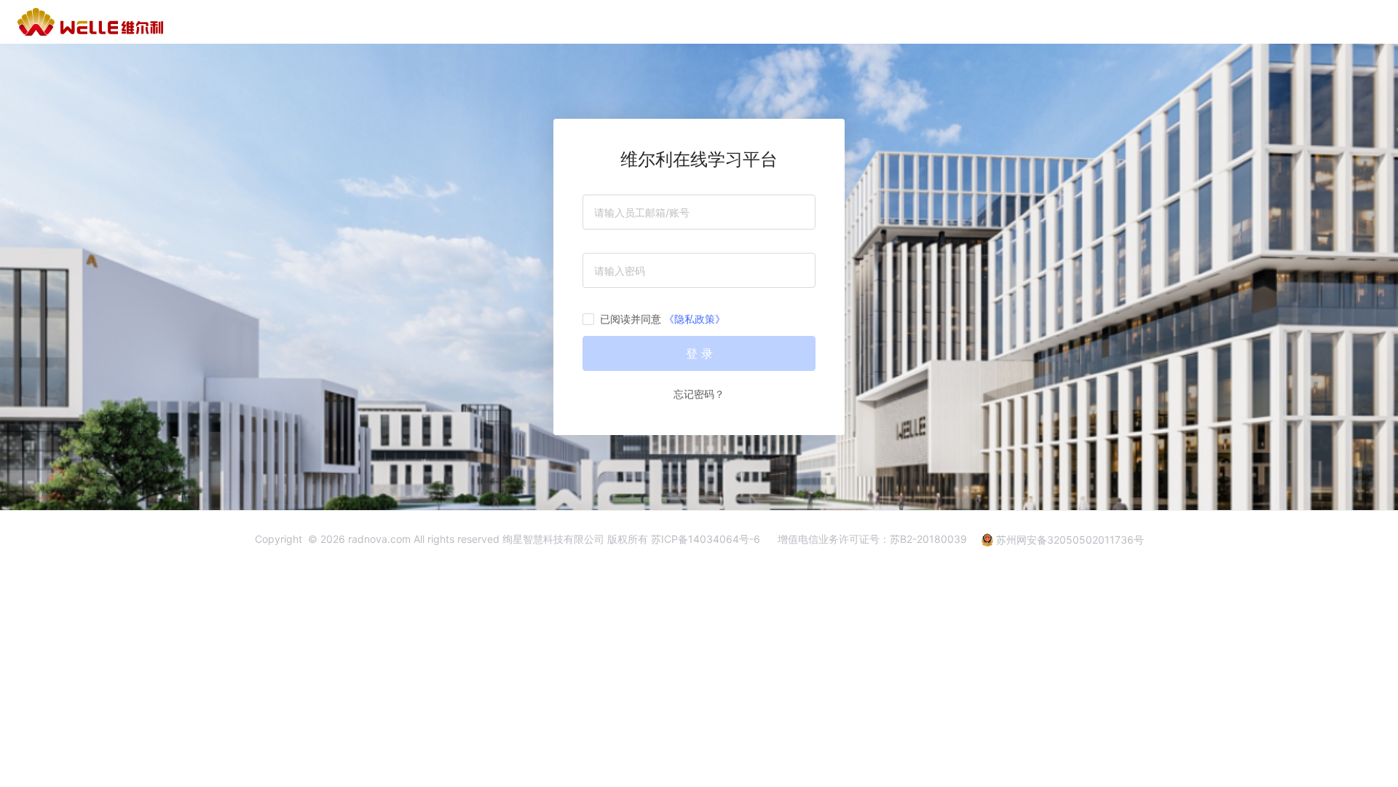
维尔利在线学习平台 (699, 159)
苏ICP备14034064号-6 (705, 539)
